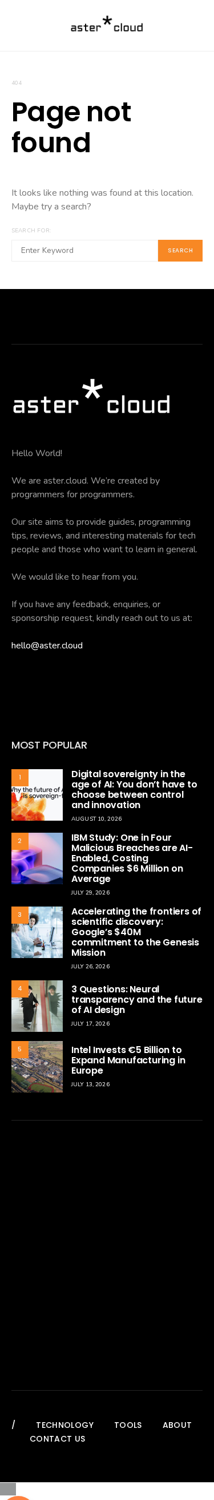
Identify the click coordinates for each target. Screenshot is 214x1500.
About (177, 1425)
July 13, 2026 (90, 1085)
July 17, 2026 (90, 1024)
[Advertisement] (107, 1255)
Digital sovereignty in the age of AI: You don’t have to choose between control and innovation (134, 789)
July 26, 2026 (90, 967)
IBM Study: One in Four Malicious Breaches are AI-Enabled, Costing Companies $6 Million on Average (132, 858)
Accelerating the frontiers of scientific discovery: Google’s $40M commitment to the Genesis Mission (136, 932)
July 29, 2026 (90, 893)
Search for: (31, 231)
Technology (65, 1425)
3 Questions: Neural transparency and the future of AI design (137, 999)
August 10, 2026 (96, 819)
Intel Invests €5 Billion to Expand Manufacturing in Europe (128, 1060)
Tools (128, 1425)
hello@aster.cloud (47, 645)
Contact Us (58, 1438)
